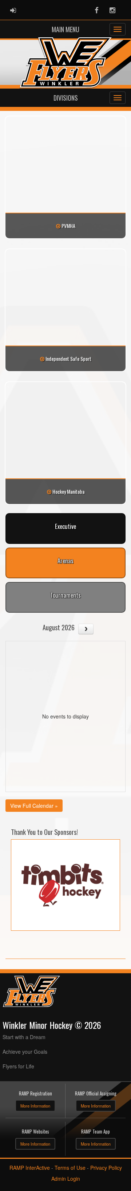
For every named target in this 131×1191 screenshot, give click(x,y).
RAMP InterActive (29, 1167)
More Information (35, 1106)
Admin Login (65, 1178)
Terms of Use (70, 1167)
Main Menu (65, 29)
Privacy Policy (106, 1167)
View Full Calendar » (34, 805)
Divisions (65, 97)
